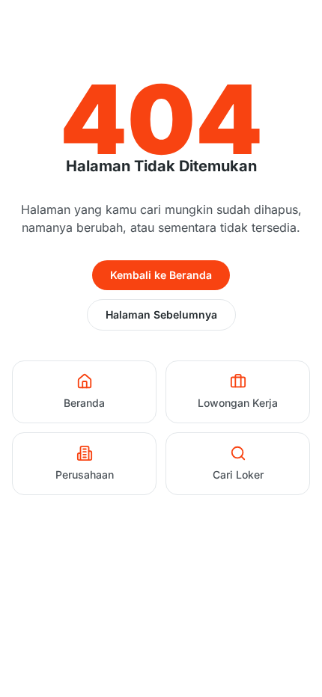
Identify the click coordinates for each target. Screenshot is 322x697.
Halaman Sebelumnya (161, 314)
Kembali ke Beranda (161, 274)
